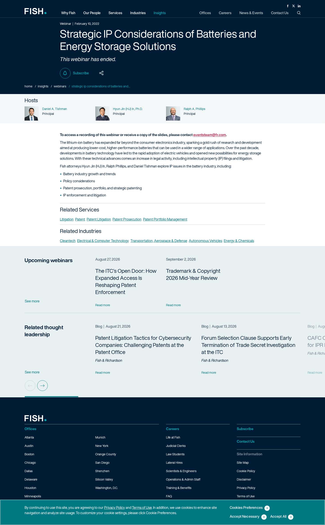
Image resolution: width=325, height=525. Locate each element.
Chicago (30, 462)
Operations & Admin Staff (183, 479)
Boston (29, 454)
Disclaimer (244, 479)
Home (28, 86)
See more (32, 301)
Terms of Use (246, 496)
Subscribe (81, 73)
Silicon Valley (104, 479)
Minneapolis (33, 496)
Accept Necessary (245, 516)
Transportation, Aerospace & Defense (158, 240)
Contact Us (245, 441)
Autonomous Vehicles (205, 240)
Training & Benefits (178, 487)
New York (101, 445)
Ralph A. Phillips (194, 108)
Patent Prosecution (127, 219)
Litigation (67, 219)
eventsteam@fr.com (209, 134)
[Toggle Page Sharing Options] (101, 73)
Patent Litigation (99, 219)
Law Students (175, 454)
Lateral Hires (174, 462)
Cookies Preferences (246, 508)
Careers (172, 428)
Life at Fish (173, 437)
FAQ (169, 496)
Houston (30, 487)
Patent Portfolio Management (165, 219)
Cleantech (68, 240)
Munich (100, 437)
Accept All (278, 516)
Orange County (105, 454)
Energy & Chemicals (239, 240)
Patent (80, 219)
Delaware (31, 479)
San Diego (102, 462)
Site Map (243, 462)
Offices (30, 428)
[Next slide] (42, 385)
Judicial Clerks (176, 445)
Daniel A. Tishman (54, 108)
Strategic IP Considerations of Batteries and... (101, 86)
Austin (29, 445)
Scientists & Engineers (181, 471)
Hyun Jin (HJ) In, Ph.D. (128, 108)
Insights (43, 86)
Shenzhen (102, 471)
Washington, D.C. (106, 487)
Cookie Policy (246, 471)
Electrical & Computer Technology (103, 240)
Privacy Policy (246, 487)
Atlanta (29, 437)
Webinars (60, 86)
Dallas (29, 471)
